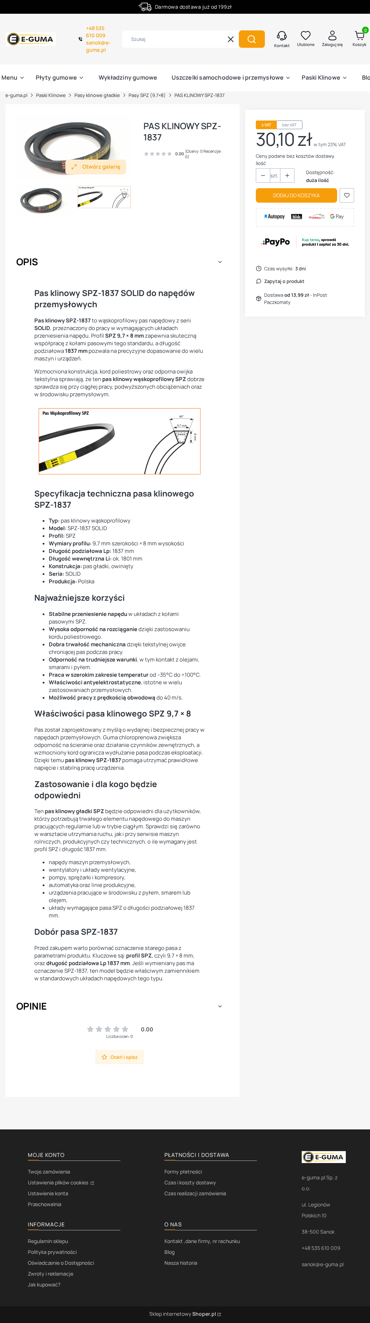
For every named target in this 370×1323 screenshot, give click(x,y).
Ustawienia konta (48, 1193)
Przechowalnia (44, 1204)
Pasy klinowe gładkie (97, 95)
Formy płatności (183, 1171)
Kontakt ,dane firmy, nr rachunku (202, 1241)
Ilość (261, 163)
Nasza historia (180, 1262)
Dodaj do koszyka (296, 195)
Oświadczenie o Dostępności (61, 1262)
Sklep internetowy (182, 1313)
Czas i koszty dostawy (190, 1182)
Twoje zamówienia (49, 1171)
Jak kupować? (44, 1284)
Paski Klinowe (51, 95)
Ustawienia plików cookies (58, 1182)
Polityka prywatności (52, 1251)
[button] (252, 39)
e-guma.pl (16, 95)
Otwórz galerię (101, 166)
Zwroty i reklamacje (50, 1273)
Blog (169, 1251)
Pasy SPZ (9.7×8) (147, 95)
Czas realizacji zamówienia (195, 1193)
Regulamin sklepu (48, 1241)
